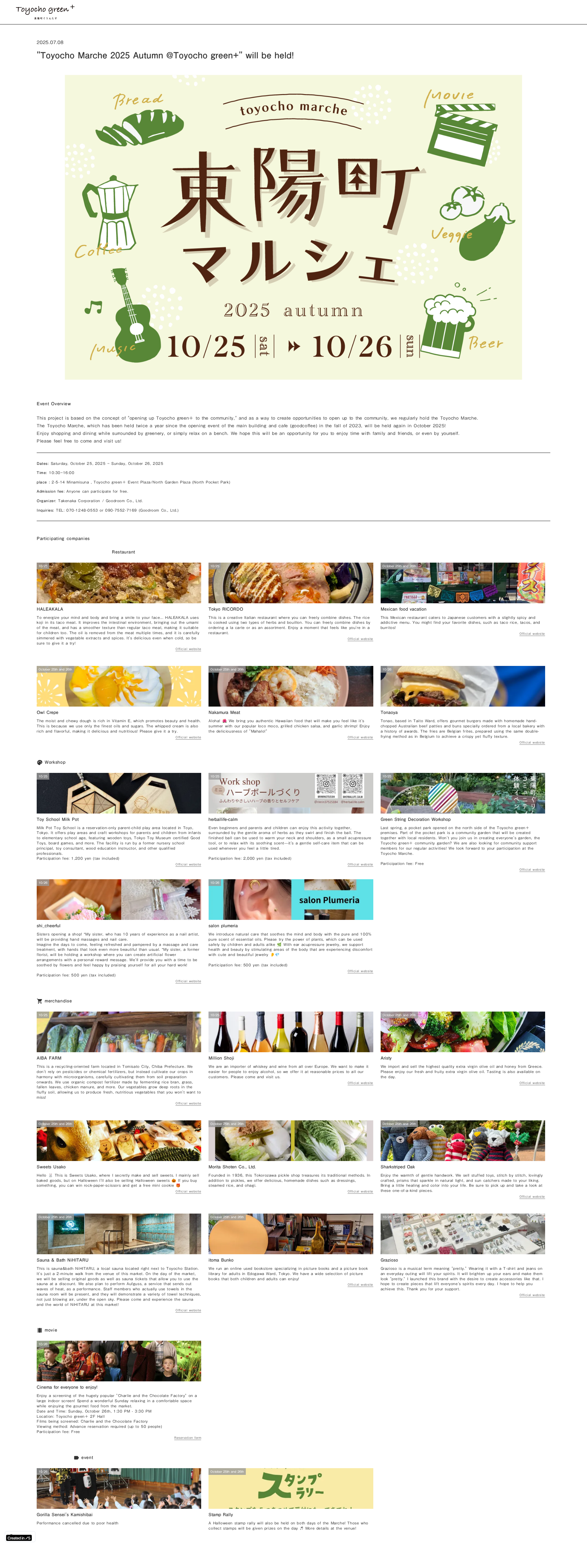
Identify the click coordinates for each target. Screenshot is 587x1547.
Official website (188, 649)
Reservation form (187, 1438)
